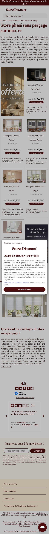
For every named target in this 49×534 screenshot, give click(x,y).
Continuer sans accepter (13, 243)
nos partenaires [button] (27, 260)
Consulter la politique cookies (16, 282)
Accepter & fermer (24, 289)
